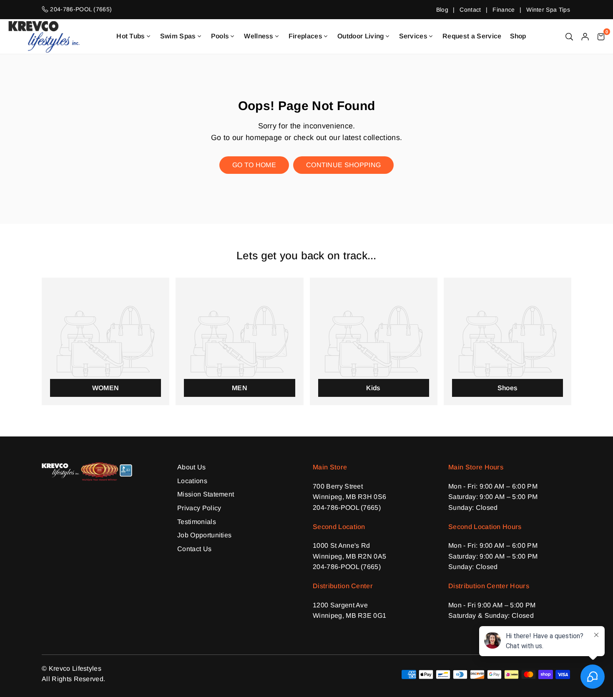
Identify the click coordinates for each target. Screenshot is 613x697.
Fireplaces (305, 36)
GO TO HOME (254, 164)
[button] (601, 36)
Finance (503, 9)
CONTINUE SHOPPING (343, 164)
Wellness (259, 36)
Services (413, 36)
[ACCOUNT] (585, 36)
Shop (518, 36)
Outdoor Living (360, 36)
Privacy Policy (199, 507)
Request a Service (471, 36)
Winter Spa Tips (548, 9)
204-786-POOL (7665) (347, 507)
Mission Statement (205, 494)
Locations (192, 480)
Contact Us (194, 548)
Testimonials (196, 521)
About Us (191, 467)
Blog (442, 9)
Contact (470, 9)
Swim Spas (178, 36)
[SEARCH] (569, 36)
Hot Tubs (130, 36)
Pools (220, 36)
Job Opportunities (204, 535)
